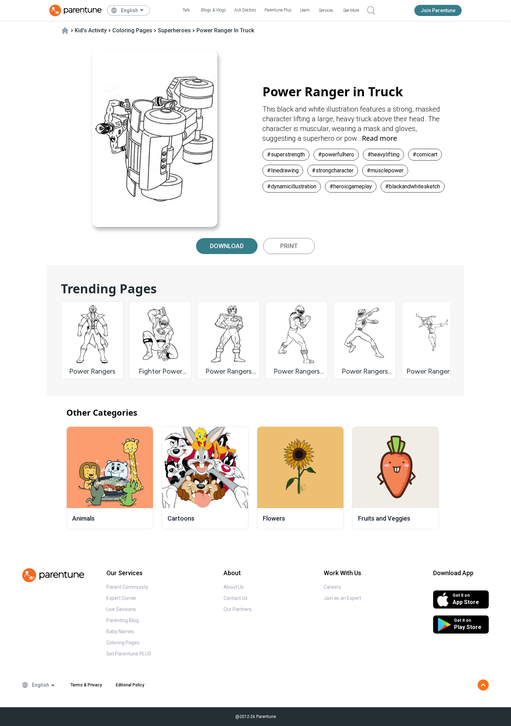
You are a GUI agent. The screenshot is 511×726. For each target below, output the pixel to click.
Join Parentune (438, 10)
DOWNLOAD (227, 246)
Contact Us (236, 598)
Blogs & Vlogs (213, 10)
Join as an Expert (342, 598)
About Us (234, 587)
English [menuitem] (129, 10)
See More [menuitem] (351, 10)
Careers (332, 587)
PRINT (289, 246)
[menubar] (133, 10)
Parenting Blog (122, 620)
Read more (379, 138)
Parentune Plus (278, 10)
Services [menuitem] (326, 10)
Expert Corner (121, 598)
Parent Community (127, 587)
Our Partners (238, 609)
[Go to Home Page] (75, 10)
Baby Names (120, 631)
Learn (305, 10)
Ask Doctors (245, 10)
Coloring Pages (122, 642)
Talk (186, 10)
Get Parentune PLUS (128, 653)
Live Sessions (121, 609)
